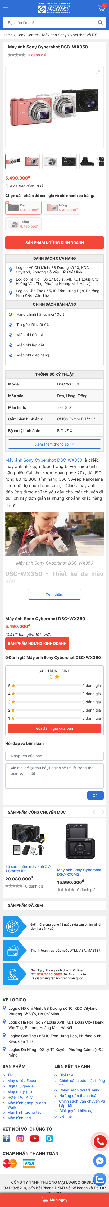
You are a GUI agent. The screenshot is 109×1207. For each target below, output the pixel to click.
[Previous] (11, 161)
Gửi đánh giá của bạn (54, 728)
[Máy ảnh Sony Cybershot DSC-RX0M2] (80, 841)
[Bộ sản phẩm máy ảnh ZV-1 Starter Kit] (28, 839)
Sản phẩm (14, 1066)
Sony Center (27, 35)
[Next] (97, 161)
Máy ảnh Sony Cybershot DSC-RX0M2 (79, 872)
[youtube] (35, 1138)
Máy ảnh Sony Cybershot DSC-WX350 (43, 460)
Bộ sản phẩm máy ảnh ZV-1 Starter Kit (28, 868)
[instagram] (20, 1138)
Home (8, 35)
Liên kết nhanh (72, 1066)
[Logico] (53, 8)
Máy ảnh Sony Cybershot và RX (69, 35)
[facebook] (7, 1138)
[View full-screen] (97, 72)
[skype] (49, 1138)
